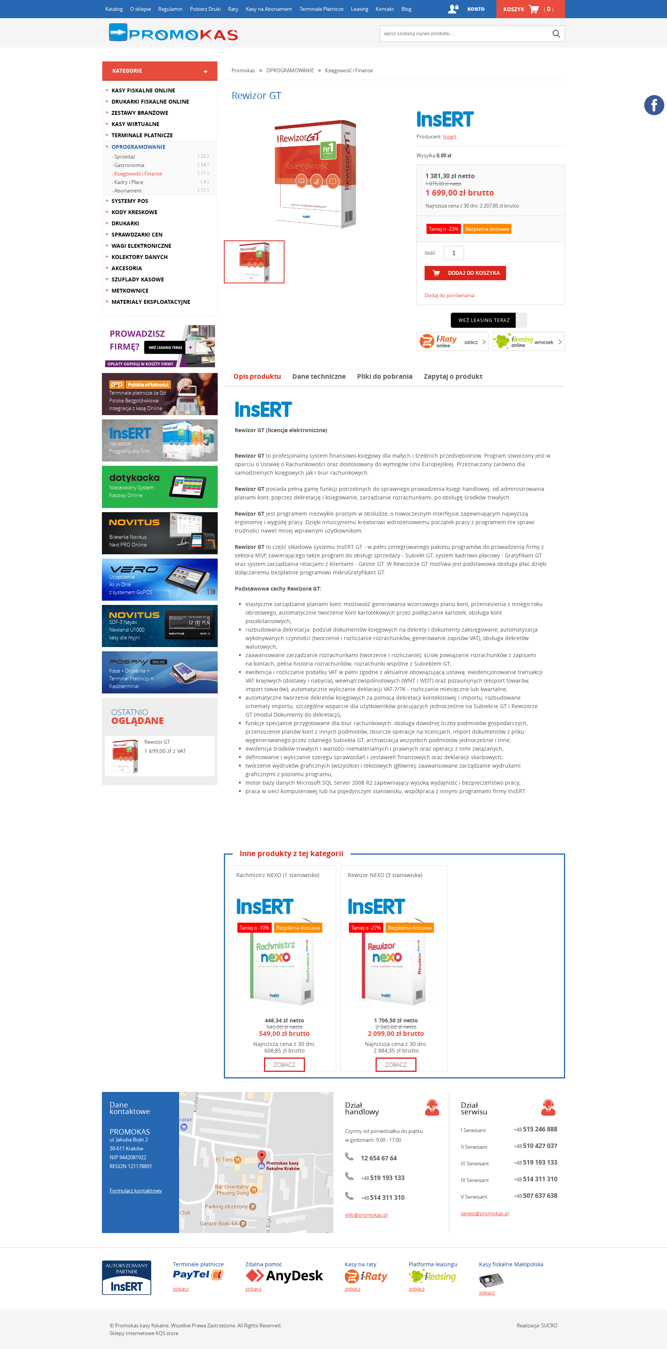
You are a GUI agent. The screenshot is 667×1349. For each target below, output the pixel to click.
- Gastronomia (160, 165)
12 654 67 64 (379, 1158)
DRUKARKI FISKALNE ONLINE (150, 101)
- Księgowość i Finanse (160, 173)
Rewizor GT (157, 741)
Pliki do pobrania (385, 376)
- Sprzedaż (160, 156)
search (556, 33)
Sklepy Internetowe (132, 1333)
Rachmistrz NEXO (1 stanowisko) (277, 875)
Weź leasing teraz (484, 320)
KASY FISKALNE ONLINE (143, 90)
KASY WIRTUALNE (135, 124)
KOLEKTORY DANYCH (140, 257)
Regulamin (170, 8)
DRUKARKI (125, 223)
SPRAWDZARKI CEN (137, 234)
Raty (233, 8)
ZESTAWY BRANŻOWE (140, 112)
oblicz (470, 342)
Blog (406, 8)
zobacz (284, 1064)
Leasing (359, 8)
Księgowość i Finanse (349, 70)
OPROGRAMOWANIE (139, 146)
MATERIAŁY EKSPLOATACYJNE (151, 301)
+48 (383, 1178)
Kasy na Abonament (269, 8)
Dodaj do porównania (449, 295)
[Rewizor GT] (315, 173)
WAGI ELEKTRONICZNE (141, 245)
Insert (450, 136)
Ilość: (430, 252)
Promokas (173, 32)
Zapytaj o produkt (453, 376)
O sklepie (140, 8)
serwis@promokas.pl (485, 1213)
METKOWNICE (130, 290)
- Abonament (160, 190)
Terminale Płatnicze (322, 8)
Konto (476, 9)
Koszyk (528, 9)
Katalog (114, 8)
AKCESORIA (127, 268)
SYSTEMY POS (130, 200)
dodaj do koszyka (474, 273)
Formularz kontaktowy (136, 1190)
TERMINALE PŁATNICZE (142, 135)
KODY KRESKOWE (134, 212)
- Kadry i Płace (160, 182)
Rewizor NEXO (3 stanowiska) (385, 875)
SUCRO (549, 1325)
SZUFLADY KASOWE (138, 279)
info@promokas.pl (366, 1214)
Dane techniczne (319, 376)
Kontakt (385, 8)
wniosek (544, 342)
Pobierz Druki (205, 8)
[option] (314, 173)
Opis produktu (257, 376)
